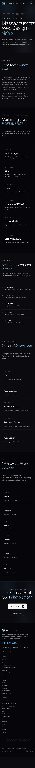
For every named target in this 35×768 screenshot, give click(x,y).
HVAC (3, 683)
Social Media (5, 670)
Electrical (4, 688)
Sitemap (4, 727)
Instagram (16, 648)
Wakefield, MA (6, 708)
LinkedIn (26, 648)
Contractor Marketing (8, 667)
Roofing (4, 680)
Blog (3, 719)
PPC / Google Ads (7, 665)
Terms (4, 732)
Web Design (5, 660)
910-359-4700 (9, 643)
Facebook (6, 648)
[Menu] (31, 3)
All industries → (6, 693)
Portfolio (4, 714)
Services (10, 13)
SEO (3, 662)
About (3, 711)
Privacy (4, 729)
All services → (6, 673)
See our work (17, 613)
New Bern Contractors (8, 706)
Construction (6, 691)
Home (3, 13)
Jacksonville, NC (6, 701)
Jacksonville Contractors (9, 703)
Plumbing (4, 685)
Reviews (4, 721)
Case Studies (6, 716)
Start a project (17, 606)
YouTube (5, 651)
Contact (4, 724)
